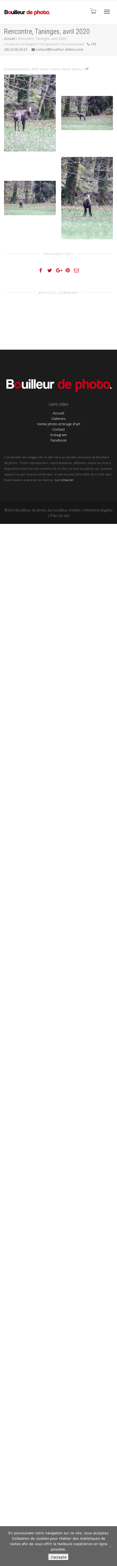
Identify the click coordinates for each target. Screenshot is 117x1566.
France (55, 69)
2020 (35, 69)
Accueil (9, 38)
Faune (44, 69)
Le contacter (64, 480)
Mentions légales (98, 510)
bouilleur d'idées (67, 510)
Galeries (58, 418)
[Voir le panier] (93, 11)
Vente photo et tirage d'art (58, 423)
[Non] (110, 1546)
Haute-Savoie (71, 69)
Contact (58, 429)
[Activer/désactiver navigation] (107, 11)
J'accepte (58, 1557)
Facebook (59, 440)
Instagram (58, 434)
